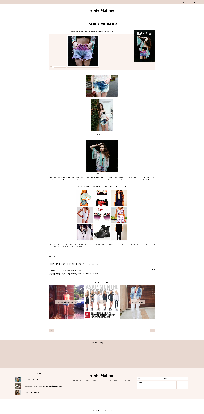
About (9, 2)
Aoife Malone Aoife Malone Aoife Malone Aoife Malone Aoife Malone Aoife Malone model (74, 265)
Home (3, 2)
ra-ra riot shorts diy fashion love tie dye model (64, 275)
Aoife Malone (102, 10)
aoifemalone (109, 342)
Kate (112, 411)
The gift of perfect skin (32, 392)
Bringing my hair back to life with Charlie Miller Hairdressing (43, 386)
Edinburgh (26, 2)
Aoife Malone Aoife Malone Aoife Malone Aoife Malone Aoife (67, 263)
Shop (20, 2)
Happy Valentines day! (31, 379)
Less (51, 330)
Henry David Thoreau (60, 67)
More (152, 330)
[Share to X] (152, 269)
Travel (15, 2)
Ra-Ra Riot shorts (102, 135)
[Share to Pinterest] (154, 269)
